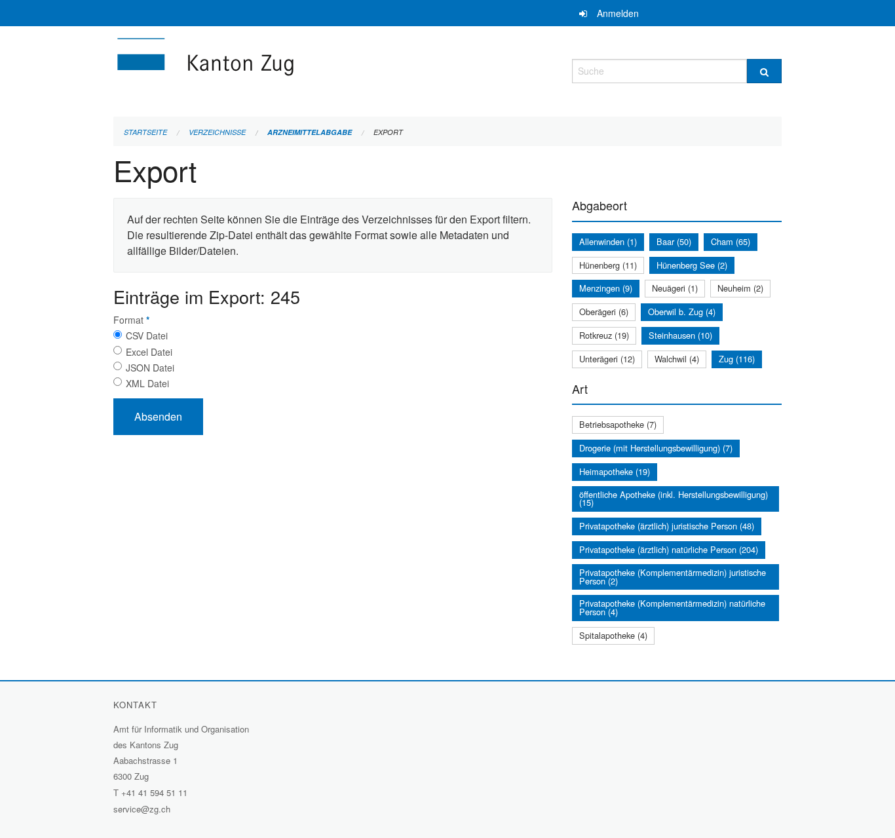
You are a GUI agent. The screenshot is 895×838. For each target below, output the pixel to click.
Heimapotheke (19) (614, 471)
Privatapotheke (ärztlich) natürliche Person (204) (668, 549)
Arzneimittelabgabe (309, 132)
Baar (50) (674, 241)
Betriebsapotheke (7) (618, 424)
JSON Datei (150, 367)
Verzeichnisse (217, 132)
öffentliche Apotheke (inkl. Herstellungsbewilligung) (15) (673, 498)
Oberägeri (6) (603, 311)
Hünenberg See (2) (692, 265)
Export (388, 132)
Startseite (145, 132)
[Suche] (764, 71)
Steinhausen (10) (680, 335)
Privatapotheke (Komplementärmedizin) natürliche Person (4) (672, 607)
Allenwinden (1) (608, 241)
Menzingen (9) (605, 288)
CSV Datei (147, 335)
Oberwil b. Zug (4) (681, 311)
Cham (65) (730, 241)
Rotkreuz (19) (604, 335)
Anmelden (618, 13)
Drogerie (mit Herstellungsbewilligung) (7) (656, 448)
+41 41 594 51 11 (154, 792)
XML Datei (147, 383)
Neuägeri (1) (675, 288)
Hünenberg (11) (608, 265)
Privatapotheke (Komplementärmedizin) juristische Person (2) (672, 576)
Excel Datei (149, 351)
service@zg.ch (141, 809)
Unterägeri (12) (607, 358)
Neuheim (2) (740, 288)
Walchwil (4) (677, 358)
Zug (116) (737, 358)
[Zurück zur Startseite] (283, 69)
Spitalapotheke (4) (613, 635)
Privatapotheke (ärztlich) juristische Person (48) (666, 526)
